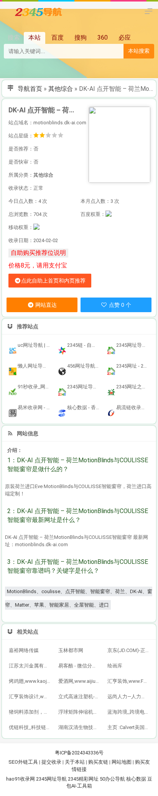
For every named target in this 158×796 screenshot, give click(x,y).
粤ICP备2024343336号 (79, 753)
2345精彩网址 (83, 779)
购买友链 (98, 762)
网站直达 (45, 305)
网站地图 (122, 762)
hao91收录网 (20, 779)
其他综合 (60, 88)
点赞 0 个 (119, 305)
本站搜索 (139, 51)
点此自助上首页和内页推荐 (53, 281)
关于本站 (75, 762)
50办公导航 (112, 779)
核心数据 (136, 779)
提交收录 (51, 762)
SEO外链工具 (23, 762)
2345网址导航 (51, 779)
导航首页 (30, 88)
